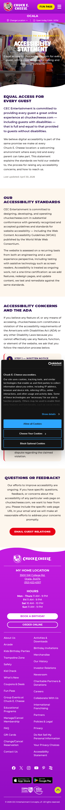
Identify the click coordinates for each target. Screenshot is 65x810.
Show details (49, 414)
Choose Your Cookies (30, 433)
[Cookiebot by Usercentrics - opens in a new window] (48, 364)
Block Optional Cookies (32, 443)
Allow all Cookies (32, 423)
